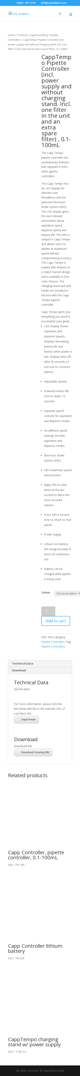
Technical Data (22, 663)
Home (11, 35)
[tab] (40, 663)
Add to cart (56, 620)
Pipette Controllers (53, 642)
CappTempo (28, 719)
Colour (45, 592)
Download (19, 670)
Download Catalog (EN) (35, 752)
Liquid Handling (39, 35)
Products (22, 35)
